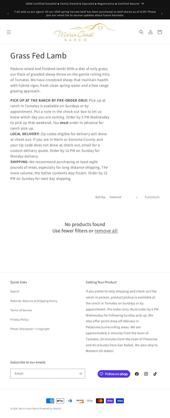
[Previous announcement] (8, 13)
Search (14, 291)
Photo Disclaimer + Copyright (30, 329)
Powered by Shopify (50, 408)
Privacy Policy (19, 319)
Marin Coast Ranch (29, 408)
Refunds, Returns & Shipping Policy (33, 301)
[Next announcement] (161, 13)
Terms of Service (21, 310)
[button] (8, 32)
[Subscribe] (80, 373)
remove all (106, 230)
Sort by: (100, 197)
